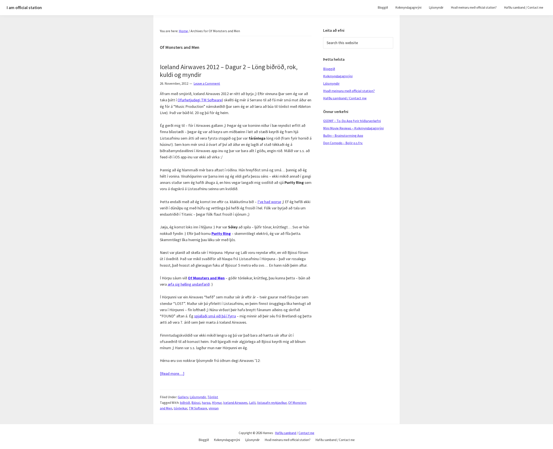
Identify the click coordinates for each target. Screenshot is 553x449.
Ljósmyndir (198, 397)
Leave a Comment (207, 83)
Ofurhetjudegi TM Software (200, 99)
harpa (206, 402)
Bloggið (329, 69)
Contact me (306, 433)
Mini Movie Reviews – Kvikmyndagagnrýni (353, 128)
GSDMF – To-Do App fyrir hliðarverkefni (352, 121)
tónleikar (180, 408)
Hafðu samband (285, 433)
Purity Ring (221, 233)
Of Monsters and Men (206, 277)
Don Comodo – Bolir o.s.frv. (343, 143)
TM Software (198, 408)
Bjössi (195, 402)
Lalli (252, 402)
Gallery (183, 397)
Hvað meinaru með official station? (349, 91)
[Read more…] (172, 374)
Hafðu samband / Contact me (345, 98)
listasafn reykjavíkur (272, 402)
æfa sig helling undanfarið (189, 284)
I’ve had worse (269, 201)
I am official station (24, 7)
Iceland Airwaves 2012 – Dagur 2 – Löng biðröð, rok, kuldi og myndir (228, 71)
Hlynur (217, 402)
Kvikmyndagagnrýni (338, 76)
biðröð (185, 402)
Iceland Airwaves (235, 402)
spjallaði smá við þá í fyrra (215, 316)
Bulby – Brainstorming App (343, 135)
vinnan (214, 408)
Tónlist (212, 397)
